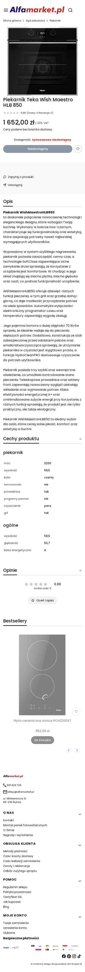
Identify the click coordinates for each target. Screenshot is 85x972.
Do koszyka (42, 740)
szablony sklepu (42, 963)
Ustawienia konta (15, 928)
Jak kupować (12, 902)
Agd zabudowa (35, 20)
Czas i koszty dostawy (18, 856)
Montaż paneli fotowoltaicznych (25, 825)
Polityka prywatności (17, 892)
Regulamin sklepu (15, 887)
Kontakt (8, 820)
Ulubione (9, 933)
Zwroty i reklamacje (16, 866)
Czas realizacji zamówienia (21, 861)
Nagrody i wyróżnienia (18, 835)
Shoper (75, 963)
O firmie (8, 830)
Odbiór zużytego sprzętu (20, 871)
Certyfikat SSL (12, 897)
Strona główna (12, 20)
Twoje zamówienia (16, 923)
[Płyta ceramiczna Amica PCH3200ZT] (42, 674)
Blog (6, 907)
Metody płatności (15, 851)
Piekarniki (55, 20)
